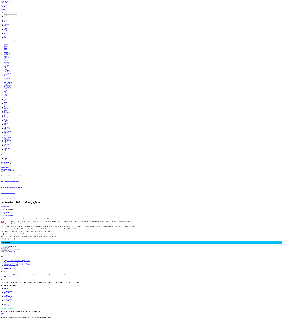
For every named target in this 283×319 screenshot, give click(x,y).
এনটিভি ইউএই (7, 74)
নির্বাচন (5, 61)
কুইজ (5, 96)
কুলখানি (5, 33)
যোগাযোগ (6, 79)
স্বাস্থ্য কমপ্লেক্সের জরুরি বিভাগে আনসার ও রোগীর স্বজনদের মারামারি (11, 175)
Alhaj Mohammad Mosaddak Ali (9, 268)
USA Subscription (8, 299)
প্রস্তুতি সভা (11, 238)
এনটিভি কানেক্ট (7, 78)
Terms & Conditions (8, 301)
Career (5, 289)
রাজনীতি (5, 20)
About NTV (6, 288)
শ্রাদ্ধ (5, 37)
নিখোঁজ (5, 36)
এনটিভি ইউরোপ (7, 71)
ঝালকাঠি (16, 238)
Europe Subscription (8, 297)
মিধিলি (2, 238)
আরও (5, 254)
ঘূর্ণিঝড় (6, 238)
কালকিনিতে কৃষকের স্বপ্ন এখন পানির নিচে (8, 246)
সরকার (5, 21)
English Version (8, 75)
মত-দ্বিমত (6, 52)
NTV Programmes (8, 291)
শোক (4, 32)
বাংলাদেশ (4, 6)
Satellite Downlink (8, 296)
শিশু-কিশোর (6, 70)
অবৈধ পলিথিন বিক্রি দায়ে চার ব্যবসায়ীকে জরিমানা (8, 193)
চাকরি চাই (6, 66)
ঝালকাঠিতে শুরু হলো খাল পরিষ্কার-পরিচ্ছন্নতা (8, 198)
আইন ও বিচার (6, 24)
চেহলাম (5, 34)
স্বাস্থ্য (5, 56)
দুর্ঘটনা (5, 25)
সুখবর (5, 27)
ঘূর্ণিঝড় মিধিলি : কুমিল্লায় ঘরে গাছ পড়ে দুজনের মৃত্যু (10, 249)
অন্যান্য (5, 28)
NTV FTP (6, 295)
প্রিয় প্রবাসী (6, 64)
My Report (6, 305)
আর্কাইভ (5, 95)
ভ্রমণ (5, 58)
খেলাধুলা (5, 46)
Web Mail (6, 293)
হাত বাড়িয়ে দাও (6, 29)
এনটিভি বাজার (6, 77)
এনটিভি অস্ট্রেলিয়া (7, 85)
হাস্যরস (5, 69)
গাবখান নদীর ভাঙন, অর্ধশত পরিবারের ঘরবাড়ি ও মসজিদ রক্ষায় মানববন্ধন (11, 187)
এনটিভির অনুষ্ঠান (7, 93)
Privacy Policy (7, 300)
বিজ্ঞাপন (5, 94)
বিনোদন (5, 48)
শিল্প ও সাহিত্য (7, 53)
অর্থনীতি (5, 49)
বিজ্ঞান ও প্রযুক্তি (7, 57)
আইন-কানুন (6, 65)
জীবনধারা (6, 54)
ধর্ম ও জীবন (6, 60)
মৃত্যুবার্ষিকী (6, 30)
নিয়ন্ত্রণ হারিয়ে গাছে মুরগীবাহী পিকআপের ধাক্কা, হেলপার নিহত (10, 181)
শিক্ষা (5, 50)
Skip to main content (5, 1)
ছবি (5, 91)
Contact (5, 303)
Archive (5, 304)
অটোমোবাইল (6, 67)
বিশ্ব (5, 45)
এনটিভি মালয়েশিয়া (7, 73)
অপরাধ (5, 23)
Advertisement (7, 292)
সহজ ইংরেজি (6, 62)
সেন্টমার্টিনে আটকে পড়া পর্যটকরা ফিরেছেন (8, 251)
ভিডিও (5, 90)
